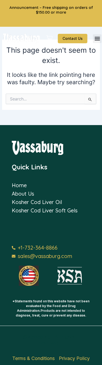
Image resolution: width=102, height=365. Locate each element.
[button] (97, 38)
